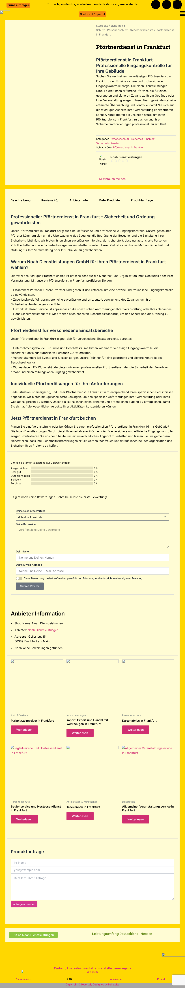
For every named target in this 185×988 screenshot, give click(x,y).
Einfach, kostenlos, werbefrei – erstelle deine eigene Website (92, 970)
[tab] (20, 200)
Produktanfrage (142, 200)
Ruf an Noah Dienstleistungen (33, 935)
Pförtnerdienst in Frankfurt (129, 147)
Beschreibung (21, 200)
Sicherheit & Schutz (143, 138)
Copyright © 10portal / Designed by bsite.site (92, 984)
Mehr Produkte (109, 200)
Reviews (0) (50, 200)
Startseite (102, 25)
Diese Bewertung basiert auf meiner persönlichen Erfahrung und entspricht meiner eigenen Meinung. (83, 578)
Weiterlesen (24, 729)
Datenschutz (23, 979)
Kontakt (162, 979)
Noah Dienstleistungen (43, 630)
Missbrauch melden (112, 179)
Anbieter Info (78, 200)
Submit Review (29, 586)
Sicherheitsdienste (141, 30)
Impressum (115, 979)
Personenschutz (117, 30)
